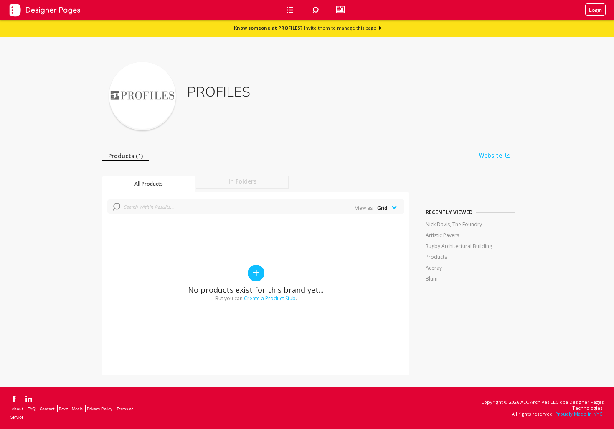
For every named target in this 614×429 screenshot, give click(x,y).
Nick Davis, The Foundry (454, 224)
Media (77, 408)
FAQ (32, 408)
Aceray (434, 267)
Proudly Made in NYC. (579, 414)
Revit (63, 408)
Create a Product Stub (270, 298)
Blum (432, 278)
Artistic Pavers (442, 235)
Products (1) (125, 156)
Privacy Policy (99, 408)
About (17, 408)
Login (595, 9)
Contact (47, 408)
